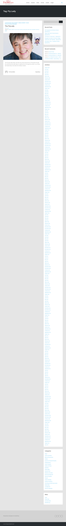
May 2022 (46, 155)
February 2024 (47, 119)
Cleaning (9, 29)
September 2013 (48, 332)
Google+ (52, 2)
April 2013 (46, 337)
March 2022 (47, 159)
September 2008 (48, 420)
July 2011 (46, 370)
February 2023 (47, 140)
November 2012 (48, 344)
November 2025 (48, 83)
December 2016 (48, 266)
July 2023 (46, 131)
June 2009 (47, 405)
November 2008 (48, 417)
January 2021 (47, 183)
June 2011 (46, 372)
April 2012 (46, 356)
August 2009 (47, 401)
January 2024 (47, 121)
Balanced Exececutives (49, 457)
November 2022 (48, 145)
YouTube (42, 2)
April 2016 (46, 280)
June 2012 (46, 353)
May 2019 (46, 218)
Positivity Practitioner (48, 481)
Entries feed (47, 499)
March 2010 (47, 391)
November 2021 (48, 166)
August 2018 (47, 233)
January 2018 (47, 245)
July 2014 (46, 316)
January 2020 (47, 204)
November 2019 (48, 207)
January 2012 (47, 361)
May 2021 (46, 176)
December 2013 (47, 328)
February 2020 (47, 202)
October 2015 (47, 290)
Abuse (46, 453)
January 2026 (47, 79)
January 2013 (47, 342)
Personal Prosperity (48, 476)
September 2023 (48, 128)
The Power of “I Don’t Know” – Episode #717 (52, 36)
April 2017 (46, 261)
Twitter (37, 2)
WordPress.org (47, 502)
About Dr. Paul (51, 51)
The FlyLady (9, 26)
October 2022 (47, 147)
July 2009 (46, 403)
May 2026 (46, 72)
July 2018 (46, 235)
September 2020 (48, 190)
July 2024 (46, 110)
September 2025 (48, 86)
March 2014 (47, 323)
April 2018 (46, 240)
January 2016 (47, 285)
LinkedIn (47, 2)
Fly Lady (15, 29)
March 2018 (47, 242)
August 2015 (47, 294)
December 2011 (47, 363)
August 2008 (47, 422)
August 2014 (47, 315)
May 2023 (46, 135)
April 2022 (46, 157)
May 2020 (46, 197)
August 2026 (47, 67)
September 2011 (48, 368)
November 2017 (48, 249)
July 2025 (46, 90)
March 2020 (47, 200)
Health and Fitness (48, 465)
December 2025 (48, 81)
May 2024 (46, 114)
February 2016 (47, 283)
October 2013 (47, 330)
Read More (38, 71)
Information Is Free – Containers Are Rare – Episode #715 (52, 42)
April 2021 (46, 178)
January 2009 (47, 413)
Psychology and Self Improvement (51, 483)
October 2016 (47, 270)
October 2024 (47, 105)
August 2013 (47, 334)
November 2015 (48, 289)
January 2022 (47, 162)
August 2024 (47, 109)
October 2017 (47, 251)
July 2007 (46, 444)
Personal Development (49, 474)
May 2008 (46, 427)
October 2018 (47, 230)
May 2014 (46, 320)
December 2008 (48, 415)
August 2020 (47, 192)
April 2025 (46, 95)
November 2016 (48, 268)
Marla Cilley (30, 29)
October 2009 (47, 399)
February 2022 (47, 161)
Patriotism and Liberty (49, 472)
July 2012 (46, 351)
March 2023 (47, 138)
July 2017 (46, 256)
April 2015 (46, 301)
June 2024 (47, 112)
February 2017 (47, 264)
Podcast (46, 478)
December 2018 (48, 226)
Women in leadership (48, 488)
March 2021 (47, 180)
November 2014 (48, 309)
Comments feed (48, 500)
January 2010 (47, 394)
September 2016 (48, 271)
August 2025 (47, 88)
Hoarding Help (25, 29)
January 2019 (47, 225)
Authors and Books (48, 455)
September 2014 (48, 313)
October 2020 (47, 188)
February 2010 (47, 392)
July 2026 (46, 69)
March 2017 (47, 263)
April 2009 (47, 408)
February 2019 (47, 223)
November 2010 (48, 379)
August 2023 (47, 129)
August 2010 (47, 382)
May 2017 (46, 259)
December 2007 (48, 436)
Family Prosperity (48, 464)
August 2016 (47, 273)
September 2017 (48, 252)
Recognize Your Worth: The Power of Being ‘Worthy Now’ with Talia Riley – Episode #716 (53, 39)
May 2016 (46, 278)
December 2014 (48, 308)
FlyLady (18, 29)
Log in (46, 497)
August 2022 (47, 150)
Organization (34, 29)
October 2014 (47, 311)
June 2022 (46, 154)
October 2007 (47, 439)
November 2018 (48, 228)
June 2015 (46, 297)
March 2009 (47, 410)
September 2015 (48, 292)
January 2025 (47, 100)
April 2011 (46, 375)
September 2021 (48, 169)
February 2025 (47, 98)
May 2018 (46, 238)
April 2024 (46, 116)
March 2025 (47, 97)
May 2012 (46, 354)
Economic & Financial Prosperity (50, 460)
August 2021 (47, 171)
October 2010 (47, 380)
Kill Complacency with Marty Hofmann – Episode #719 (52, 31)
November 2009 (48, 398)
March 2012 (47, 358)
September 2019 (48, 211)
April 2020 (46, 199)
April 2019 (46, 219)
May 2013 (46, 335)
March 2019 (47, 221)
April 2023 (46, 136)
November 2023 (48, 124)
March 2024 (47, 117)
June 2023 (46, 133)
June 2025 (46, 91)
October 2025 (47, 84)
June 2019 (46, 216)
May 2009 (46, 406)
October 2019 (47, 209)
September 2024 (48, 107)
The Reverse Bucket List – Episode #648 (55, 53)
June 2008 (47, 425)
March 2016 (47, 282)
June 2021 (46, 174)
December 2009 (48, 396)
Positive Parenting (48, 479)
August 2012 (47, 349)
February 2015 (47, 304)
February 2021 (47, 181)
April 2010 (46, 389)
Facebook (33, 2)
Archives (27, 2)
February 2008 (47, 432)
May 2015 (46, 299)
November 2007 (48, 437)
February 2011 (47, 377)
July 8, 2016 (7, 28)
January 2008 (47, 434)
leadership (47, 467)
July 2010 (46, 384)
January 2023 (47, 142)
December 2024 (48, 102)
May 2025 (46, 93)
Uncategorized (47, 486)
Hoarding (21, 29)
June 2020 (47, 195)
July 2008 (46, 424)
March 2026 (47, 76)
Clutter (13, 29)
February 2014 (47, 325)
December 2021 (47, 164)
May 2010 (46, 387)
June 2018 (46, 237)
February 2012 (47, 360)
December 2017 (47, 247)
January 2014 (47, 327)
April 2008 (47, 429)
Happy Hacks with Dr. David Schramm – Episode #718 (52, 34)
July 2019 (46, 214)
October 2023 (47, 126)
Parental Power (47, 471)
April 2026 (46, 74)
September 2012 (48, 347)
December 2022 (48, 143)
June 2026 (47, 71)
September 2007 (48, 441)
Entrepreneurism (48, 462)
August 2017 (47, 254)
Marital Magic (47, 469)
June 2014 (46, 318)
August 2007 (47, 443)
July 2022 (46, 152)
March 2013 (47, 339)
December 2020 (48, 185)
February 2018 (47, 244)
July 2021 (46, 173)
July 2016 (46, 275)
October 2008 (47, 418)
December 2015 (47, 287)
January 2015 (47, 306)
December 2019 (48, 206)
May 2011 (46, 373)
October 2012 (47, 346)
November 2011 (47, 365)
